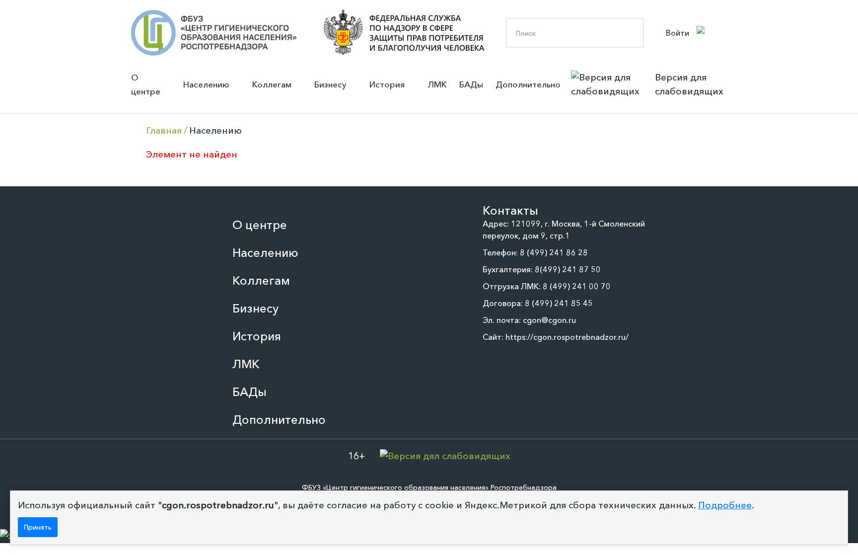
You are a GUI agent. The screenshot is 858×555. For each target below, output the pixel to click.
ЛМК (437, 84)
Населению (206, 84)
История (387, 84)
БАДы (471, 84)
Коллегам (271, 84)
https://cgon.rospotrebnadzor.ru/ (567, 337)
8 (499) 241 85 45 (559, 303)
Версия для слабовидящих (689, 84)
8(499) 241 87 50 (568, 269)
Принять (38, 527)
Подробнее (725, 505)
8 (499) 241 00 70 (577, 286)
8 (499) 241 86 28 (554, 252)
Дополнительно (528, 84)
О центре (145, 84)
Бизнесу (330, 84)
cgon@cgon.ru (549, 320)
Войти (677, 33)
